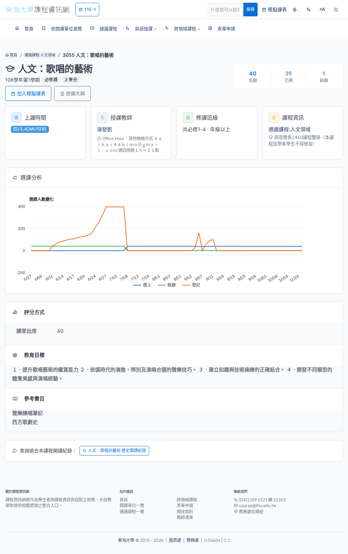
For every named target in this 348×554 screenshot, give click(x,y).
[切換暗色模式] (336, 9)
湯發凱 (104, 129)
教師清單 (185, 517)
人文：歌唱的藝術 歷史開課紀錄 (117, 450)
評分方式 (34, 312)
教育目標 (34, 355)
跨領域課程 (187, 499)
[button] (140, 28)
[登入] (295, 9)
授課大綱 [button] (75, 93)
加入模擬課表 (31, 93)
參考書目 (34, 398)
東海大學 (126, 540)
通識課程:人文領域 (39, 55)
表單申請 (185, 505)
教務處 (193, 540)
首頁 (13, 55)
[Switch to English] (308, 9)
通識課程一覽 (132, 511)
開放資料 (185, 511)
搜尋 (250, 9)
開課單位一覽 (132, 505)
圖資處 (175, 540)
